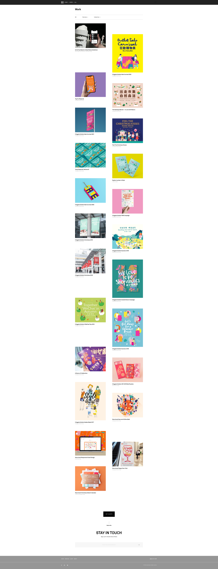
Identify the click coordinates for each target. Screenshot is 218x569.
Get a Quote (109, 514)
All (75, 17)
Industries (96, 17)
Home (66, 2)
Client (71, 558)
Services (84, 17)
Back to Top (153, 559)
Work (71, 2)
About (75, 558)
